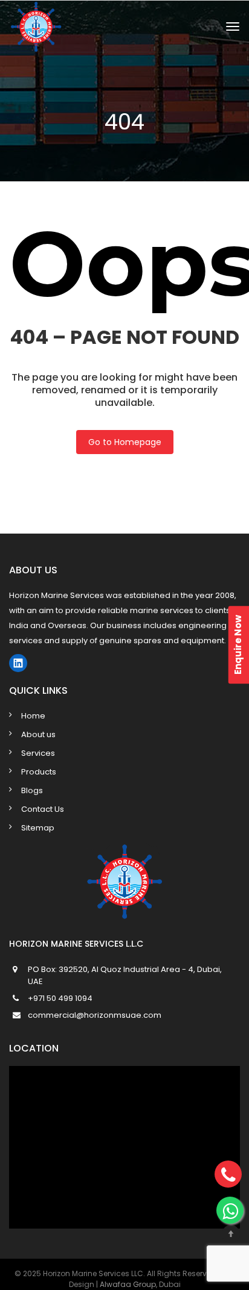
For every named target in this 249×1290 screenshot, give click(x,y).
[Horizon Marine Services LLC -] (84, 26)
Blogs (32, 790)
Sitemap (37, 828)
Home (33, 715)
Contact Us (42, 809)
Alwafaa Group (128, 1284)
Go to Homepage (124, 442)
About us (38, 734)
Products (38, 771)
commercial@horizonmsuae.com (94, 1015)
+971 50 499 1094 (60, 998)
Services (38, 753)
